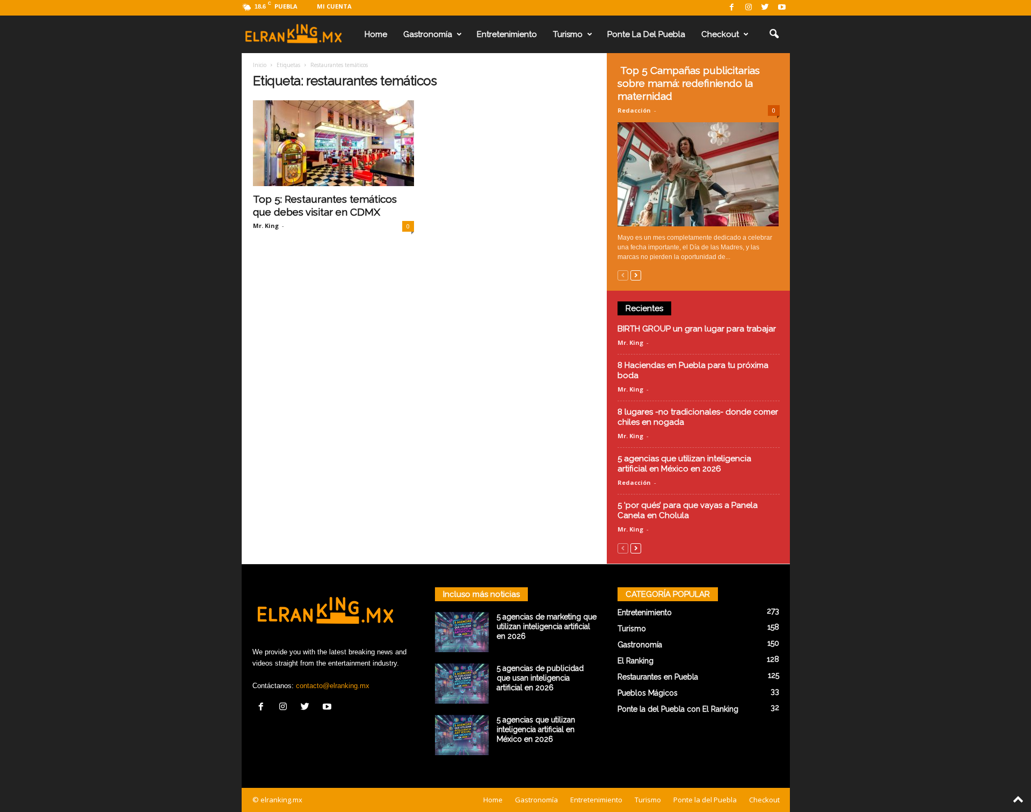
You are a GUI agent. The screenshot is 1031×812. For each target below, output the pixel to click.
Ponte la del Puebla (646, 34)
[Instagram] (748, 8)
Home (376, 34)
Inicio (259, 65)
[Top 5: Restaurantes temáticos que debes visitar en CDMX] (333, 143)
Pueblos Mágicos (648, 693)
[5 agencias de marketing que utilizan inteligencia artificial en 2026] (462, 632)
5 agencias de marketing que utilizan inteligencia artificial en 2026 (547, 626)
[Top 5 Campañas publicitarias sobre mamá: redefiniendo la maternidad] (699, 174)
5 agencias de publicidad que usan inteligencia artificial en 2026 (540, 678)
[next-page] (635, 274)
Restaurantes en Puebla (658, 677)
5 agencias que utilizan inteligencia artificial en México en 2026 (684, 464)
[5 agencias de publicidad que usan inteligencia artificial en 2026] (462, 683)
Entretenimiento (507, 34)
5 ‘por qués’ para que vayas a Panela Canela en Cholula (688, 510)
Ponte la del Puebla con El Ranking (678, 709)
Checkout (720, 34)
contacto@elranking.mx (332, 686)
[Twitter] (765, 8)
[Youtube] (781, 8)
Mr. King (266, 226)
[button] (774, 34)
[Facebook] (731, 8)
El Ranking (636, 660)
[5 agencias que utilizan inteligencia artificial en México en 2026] (462, 735)
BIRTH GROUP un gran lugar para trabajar (697, 329)
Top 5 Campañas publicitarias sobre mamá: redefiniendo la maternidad (689, 83)
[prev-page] (623, 274)
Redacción (634, 110)
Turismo (568, 34)
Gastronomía (427, 34)
